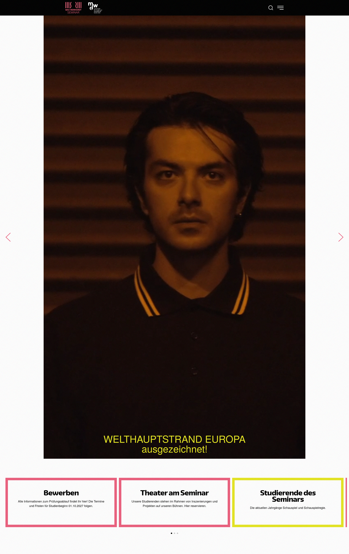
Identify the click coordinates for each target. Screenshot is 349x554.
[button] (270, 8)
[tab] (171, 533)
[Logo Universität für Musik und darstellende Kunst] (95, 7)
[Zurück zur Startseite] (73, 7)
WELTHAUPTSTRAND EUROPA (174, 438)
